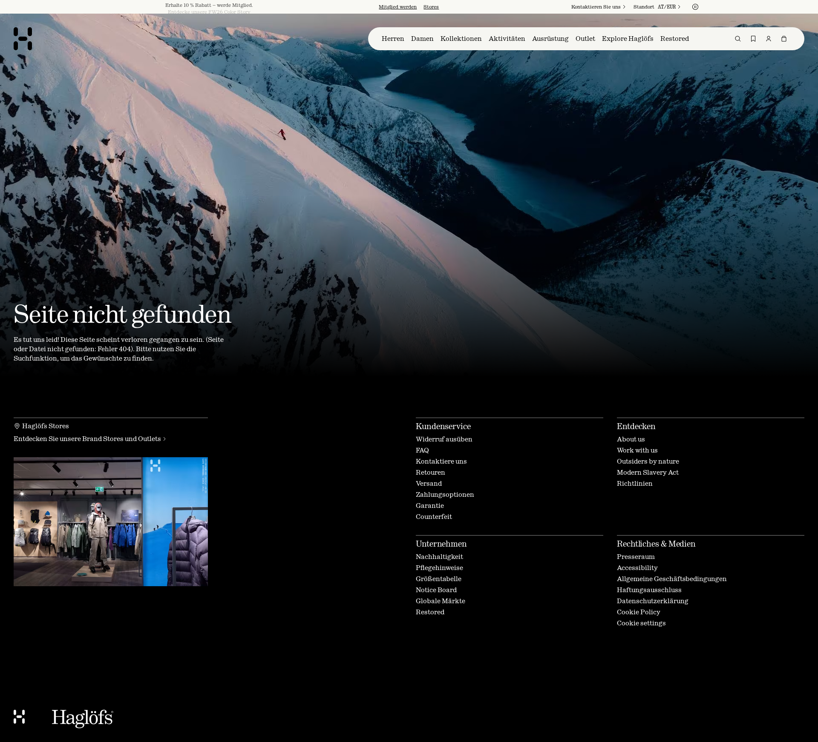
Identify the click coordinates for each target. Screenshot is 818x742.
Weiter (334, 417)
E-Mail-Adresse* (343, 367)
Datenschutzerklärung (418, 443)
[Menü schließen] (501, 282)
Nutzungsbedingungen (434, 436)
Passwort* (333, 390)
